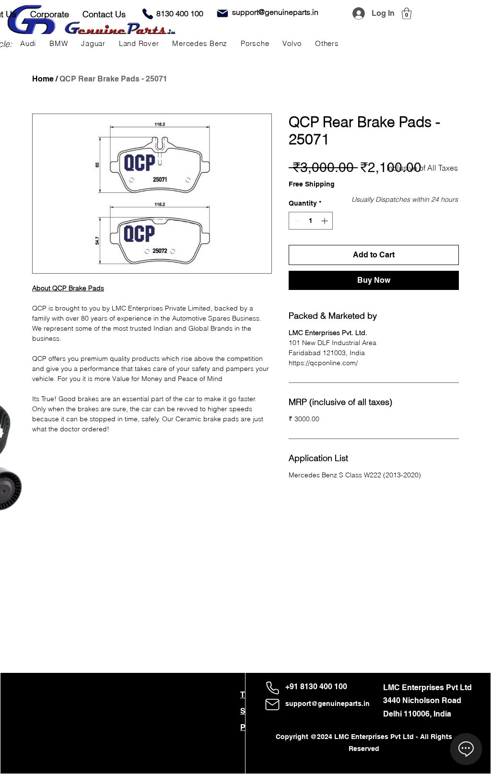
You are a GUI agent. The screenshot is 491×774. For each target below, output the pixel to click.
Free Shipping (312, 184)
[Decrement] (296, 220)
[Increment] (325, 220)
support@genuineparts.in (327, 703)
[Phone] (147, 14)
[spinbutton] (310, 220)
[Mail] (222, 13)
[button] (406, 13)
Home (43, 78)
